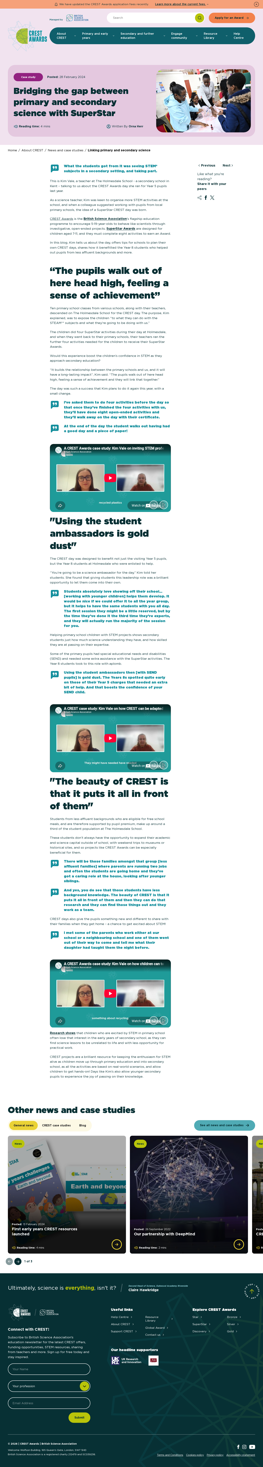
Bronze (232, 1317)
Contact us (152, 1334)
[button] (153, 505)
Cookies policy (195, 1455)
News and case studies (65, 150)
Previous (208, 165)
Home (12, 150)
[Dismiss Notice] (256, 4)
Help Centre (120, 1317)
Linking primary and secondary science (119, 150)
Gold (230, 1331)
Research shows (63, 1033)
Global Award (155, 1327)
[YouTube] (252, 1447)
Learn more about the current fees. (180, 4)
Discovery (199, 1331)
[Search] (199, 17)
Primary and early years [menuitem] (95, 36)
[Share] (199, 198)
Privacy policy (215, 1455)
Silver (231, 1324)
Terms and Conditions (170, 1455)
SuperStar (200, 1324)
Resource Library (152, 1318)
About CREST (32, 150)
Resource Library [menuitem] (210, 36)
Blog (82, 1125)
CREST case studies (56, 1125)
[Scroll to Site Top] (251, 1291)
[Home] (27, 36)
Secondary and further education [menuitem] (137, 36)
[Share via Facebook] (206, 198)
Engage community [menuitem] (179, 36)
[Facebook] (238, 1447)
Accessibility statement (240, 1455)
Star (195, 1317)
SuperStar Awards (120, 228)
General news (23, 1125)
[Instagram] (244, 1447)
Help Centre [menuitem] (239, 36)
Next (226, 165)
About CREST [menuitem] (61, 36)
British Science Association (105, 219)
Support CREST (122, 1331)
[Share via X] (212, 198)
